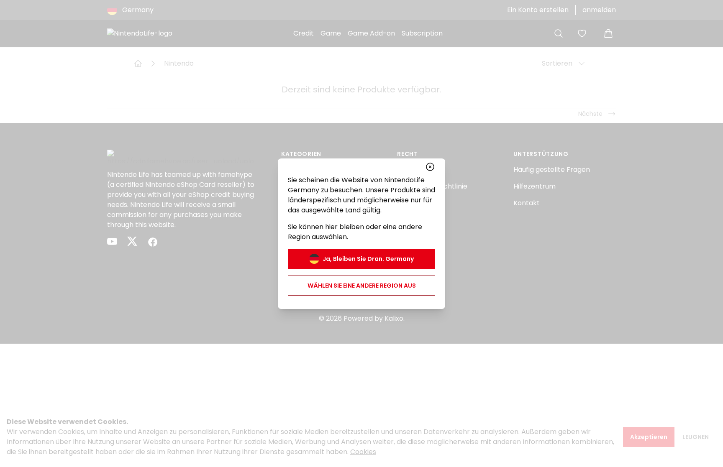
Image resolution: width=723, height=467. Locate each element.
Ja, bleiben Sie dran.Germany (368, 259)
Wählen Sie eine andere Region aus (362, 285)
